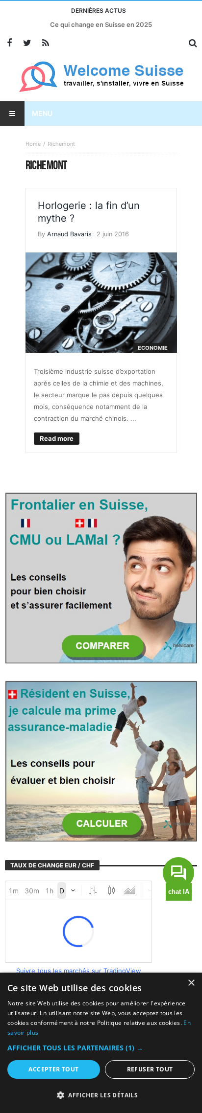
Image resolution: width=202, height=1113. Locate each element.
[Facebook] (9, 43)
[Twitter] (27, 43)
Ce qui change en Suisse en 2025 (101, 24)
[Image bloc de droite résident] (101, 760)
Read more (57, 438)
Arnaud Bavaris (69, 234)
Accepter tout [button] (53, 1069)
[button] (101, 1048)
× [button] (191, 983)
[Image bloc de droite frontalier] (101, 577)
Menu (42, 113)
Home (33, 143)
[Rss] (45, 43)
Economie (153, 347)
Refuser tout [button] (150, 1069)
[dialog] (101, 1043)
